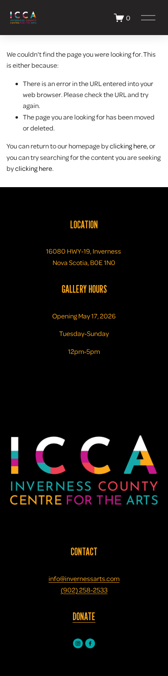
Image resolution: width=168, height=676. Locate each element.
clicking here (128, 145)
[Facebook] (90, 643)
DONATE (84, 616)
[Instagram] (78, 643)
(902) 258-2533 (84, 589)
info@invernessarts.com (84, 578)
